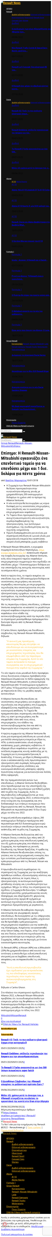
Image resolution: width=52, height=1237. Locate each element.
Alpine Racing (18, 1180)
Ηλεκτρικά (17, 1153)
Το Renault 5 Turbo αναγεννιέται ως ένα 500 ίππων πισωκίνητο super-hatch (24, 1069)
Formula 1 (10, 252)
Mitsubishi (6, 1015)
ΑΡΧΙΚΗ (9, 9)
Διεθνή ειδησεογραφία (22, 1144)
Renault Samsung (20, 1197)
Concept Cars (18, 1159)
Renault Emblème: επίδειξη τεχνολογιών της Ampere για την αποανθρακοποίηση (24, 1055)
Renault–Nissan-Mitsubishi (24, 1191)
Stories (15, 1162)
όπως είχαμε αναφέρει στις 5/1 (22, 551)
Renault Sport (18, 1156)
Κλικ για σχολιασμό (11, 1021)
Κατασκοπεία (18, 349)
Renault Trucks (18, 1200)
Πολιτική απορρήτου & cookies (17, 1234)
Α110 (14, 184)
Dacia (8, 100)
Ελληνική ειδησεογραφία (23, 1147)
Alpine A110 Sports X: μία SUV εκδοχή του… (31, 206)
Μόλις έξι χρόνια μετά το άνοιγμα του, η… (31, 168)
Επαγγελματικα (19, 1150)
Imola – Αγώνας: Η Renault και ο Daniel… (29, 260)
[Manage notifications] (5, 1224)
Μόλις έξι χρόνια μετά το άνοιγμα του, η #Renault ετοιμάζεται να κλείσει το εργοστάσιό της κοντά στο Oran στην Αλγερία (25, 1098)
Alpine (8, 179)
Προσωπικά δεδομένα (12, 1130)
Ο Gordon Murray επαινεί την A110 (27, 241)
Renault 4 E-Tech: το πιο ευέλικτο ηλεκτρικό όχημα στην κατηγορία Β (24, 1041)
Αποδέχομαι (37, 1226)
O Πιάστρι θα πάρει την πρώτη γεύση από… (31, 295)
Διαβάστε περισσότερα (12, 1229)
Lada (14, 1194)
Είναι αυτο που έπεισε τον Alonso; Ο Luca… (31, 330)
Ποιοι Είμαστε (18, 422)
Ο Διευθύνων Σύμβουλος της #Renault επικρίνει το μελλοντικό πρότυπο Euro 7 (22, 1083)
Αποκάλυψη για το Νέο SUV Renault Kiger (30, 371)
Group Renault (11, 341)
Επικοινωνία (11, 420)
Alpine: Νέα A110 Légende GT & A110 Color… (31, 190)
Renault (9, 12)
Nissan (15, 1015)
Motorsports (17, 1203)
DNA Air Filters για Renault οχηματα (20, 426)
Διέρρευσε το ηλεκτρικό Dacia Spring (28, 355)
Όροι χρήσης (34, 1127)
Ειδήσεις (16, 446)
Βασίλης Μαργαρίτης (16, 480)
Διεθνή (15, 23)
